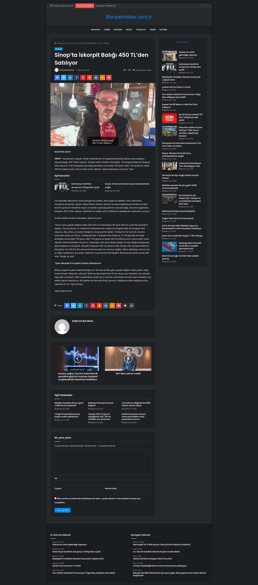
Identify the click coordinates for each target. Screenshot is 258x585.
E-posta (59, 488)
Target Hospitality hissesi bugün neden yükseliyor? (67, 415)
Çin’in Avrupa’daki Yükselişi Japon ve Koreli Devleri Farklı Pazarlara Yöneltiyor (181, 227)
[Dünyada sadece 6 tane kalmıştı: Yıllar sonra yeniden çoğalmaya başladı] (169, 131)
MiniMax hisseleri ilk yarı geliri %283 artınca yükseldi (69, 404)
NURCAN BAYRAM (66, 70)
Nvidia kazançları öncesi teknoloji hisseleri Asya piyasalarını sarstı (134, 417)
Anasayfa (95, 29)
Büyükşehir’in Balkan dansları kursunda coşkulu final (117, 6)
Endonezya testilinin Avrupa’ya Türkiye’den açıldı (190, 67)
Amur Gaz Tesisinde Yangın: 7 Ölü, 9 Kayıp (182, 235)
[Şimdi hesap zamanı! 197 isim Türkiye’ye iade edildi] (169, 118)
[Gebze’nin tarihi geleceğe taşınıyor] (169, 56)
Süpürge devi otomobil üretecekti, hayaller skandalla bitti (190, 246)
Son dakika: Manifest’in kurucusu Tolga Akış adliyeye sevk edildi (181, 96)
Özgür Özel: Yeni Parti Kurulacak (178, 218)
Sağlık (129, 29)
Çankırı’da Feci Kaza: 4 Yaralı (176, 87)
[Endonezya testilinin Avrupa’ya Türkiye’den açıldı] (62, 187)
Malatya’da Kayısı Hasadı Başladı (100, 404)
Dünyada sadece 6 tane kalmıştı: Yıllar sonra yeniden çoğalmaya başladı (190, 131)
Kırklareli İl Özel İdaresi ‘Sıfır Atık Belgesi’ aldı (190, 164)
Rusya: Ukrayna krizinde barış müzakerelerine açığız (176, 154)
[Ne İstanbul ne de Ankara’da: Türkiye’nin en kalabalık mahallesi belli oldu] (169, 199)
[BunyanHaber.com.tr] (129, 17)
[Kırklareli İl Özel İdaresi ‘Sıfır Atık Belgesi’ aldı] (169, 167)
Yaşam (153, 29)
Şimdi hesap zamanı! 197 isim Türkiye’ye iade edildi (191, 117)
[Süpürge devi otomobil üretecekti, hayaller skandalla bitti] (169, 247)
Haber (107, 29)
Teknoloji (141, 29)
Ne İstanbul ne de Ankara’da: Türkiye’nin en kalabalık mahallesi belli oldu (190, 199)
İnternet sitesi (111, 488)
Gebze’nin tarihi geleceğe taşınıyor (188, 53)
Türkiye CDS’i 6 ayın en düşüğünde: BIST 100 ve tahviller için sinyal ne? (99, 417)
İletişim (163, 29)
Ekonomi (118, 29)
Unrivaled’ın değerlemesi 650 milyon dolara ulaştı (136, 404)
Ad (56, 478)
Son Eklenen (183, 42)
